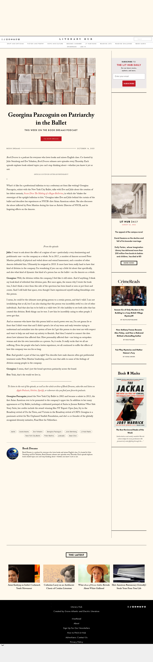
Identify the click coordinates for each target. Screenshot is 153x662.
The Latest (76, 555)
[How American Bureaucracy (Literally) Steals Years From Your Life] (129, 580)
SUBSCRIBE (129, 84)
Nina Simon (130, 357)
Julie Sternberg (71, 432)
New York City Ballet (32, 436)
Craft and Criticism (15, 43)
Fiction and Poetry (35, 43)
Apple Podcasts (22, 391)
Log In (83, 46)
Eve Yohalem (38, 432)
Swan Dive (73, 436)
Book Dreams (13, 148)
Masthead (76, 618)
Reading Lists (106, 43)
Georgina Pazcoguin (54, 432)
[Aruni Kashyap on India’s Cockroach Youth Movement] (24, 580)
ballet (13, 432)
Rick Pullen (130, 340)
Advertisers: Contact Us (76, 637)
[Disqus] (51, 490)
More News (129, 263)
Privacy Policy (76, 642)
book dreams (24, 432)
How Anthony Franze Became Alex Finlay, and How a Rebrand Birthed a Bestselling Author (129, 332)
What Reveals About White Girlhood (94, 587)
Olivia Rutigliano (130, 320)
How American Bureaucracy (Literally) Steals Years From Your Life (129, 587)
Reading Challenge (123, 43)
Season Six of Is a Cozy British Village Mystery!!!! (129, 312)
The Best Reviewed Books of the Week (130, 431)
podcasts (61, 436)
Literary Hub (76, 39)
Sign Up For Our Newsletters (76, 628)
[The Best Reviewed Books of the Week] (130, 402)
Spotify (41, 391)
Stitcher (33, 391)
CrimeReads (72, 46)
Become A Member (74, 43)
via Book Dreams (51, 139)
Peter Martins (49, 436)
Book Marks (141, 43)
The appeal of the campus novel (129, 232)
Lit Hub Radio (91, 43)
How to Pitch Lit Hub (76, 632)
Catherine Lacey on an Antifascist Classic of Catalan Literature (59, 587)
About (76, 623)
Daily (129, 221)
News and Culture (55, 43)
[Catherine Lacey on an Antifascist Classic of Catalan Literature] (59, 580)
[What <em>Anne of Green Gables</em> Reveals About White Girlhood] (94, 580)
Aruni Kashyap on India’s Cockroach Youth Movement (24, 587)
